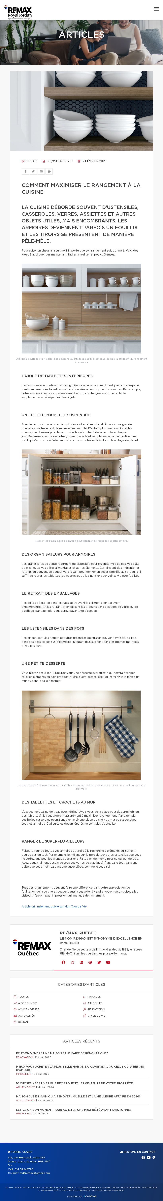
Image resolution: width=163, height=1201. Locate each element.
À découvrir (27, 1003)
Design (32, 161)
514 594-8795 (24, 1169)
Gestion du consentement (108, 1190)
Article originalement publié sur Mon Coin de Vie (54, 906)
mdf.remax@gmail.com (34, 1173)
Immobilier (95, 1003)
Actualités (26, 1016)
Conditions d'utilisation (75, 1190)
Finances (94, 997)
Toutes (23, 997)
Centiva (89, 1196)
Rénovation (96, 1009)
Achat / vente (28, 1009)
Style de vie (96, 1016)
